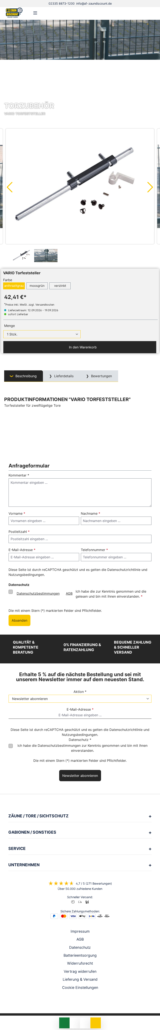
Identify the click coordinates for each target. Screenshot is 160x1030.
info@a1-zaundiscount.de (94, 3)
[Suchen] (145, 12)
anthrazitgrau (14, 286)
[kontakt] (132, 12)
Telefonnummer (94, 550)
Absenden (19, 620)
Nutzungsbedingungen (26, 575)
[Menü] (35, 12)
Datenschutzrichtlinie (123, 570)
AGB (69, 593)
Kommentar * (19, 475)
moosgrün (37, 286)
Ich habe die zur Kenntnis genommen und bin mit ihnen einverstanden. (83, 748)
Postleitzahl (19, 532)
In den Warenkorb (82, 347)
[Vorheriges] (9, 187)
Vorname (17, 513)
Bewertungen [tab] (101, 376)
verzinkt (60, 286)
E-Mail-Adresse (22, 550)
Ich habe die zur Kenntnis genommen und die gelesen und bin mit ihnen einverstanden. (81, 593)
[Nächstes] (150, 187)
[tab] (23, 376)
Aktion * (80, 692)
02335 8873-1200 (62, 3)
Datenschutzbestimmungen (38, 593)
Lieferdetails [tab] (63, 376)
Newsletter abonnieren (80, 775)
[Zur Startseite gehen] (14, 12)
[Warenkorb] (152, 12)
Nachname (90, 513)
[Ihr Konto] (139, 12)
